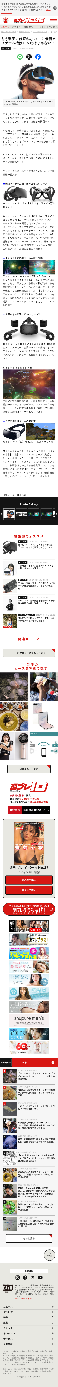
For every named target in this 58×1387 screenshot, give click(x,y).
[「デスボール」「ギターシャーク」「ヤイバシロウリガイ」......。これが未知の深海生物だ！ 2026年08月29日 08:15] (14, 686)
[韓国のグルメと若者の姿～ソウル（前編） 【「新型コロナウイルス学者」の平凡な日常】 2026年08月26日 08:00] (14, 716)
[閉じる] (55, 8)
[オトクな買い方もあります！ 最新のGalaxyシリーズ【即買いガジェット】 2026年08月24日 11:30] (44, 716)
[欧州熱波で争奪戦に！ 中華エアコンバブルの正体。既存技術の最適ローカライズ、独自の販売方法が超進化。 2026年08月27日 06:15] (44, 686)
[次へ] (56, 514)
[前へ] (1, 514)
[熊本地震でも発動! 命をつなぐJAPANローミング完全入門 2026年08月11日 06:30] (44, 746)
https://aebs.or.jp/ (23, 1298)
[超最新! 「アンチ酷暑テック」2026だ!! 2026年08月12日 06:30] (14, 746)
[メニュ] (53, 20)
